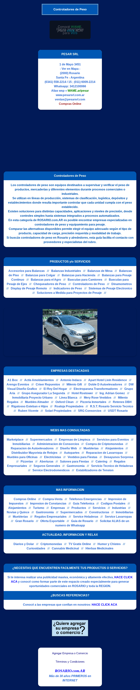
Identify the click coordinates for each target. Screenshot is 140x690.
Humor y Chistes (109, 544)
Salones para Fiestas (74, 461)
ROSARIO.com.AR (70, 671)
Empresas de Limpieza (74, 439)
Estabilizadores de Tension (95, 470)
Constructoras (99, 512)
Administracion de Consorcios (58, 444)
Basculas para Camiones (85, 279)
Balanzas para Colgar (40, 275)
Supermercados (41, 439)
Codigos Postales (113, 503)
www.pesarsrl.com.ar (70, 95)
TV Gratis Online (80, 544)
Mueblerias (91, 448)
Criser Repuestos (48, 384)
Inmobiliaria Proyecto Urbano (32, 397)
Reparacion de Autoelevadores (32, 448)
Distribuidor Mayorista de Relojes (34, 452)
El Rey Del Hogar (55, 388)
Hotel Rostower (82, 393)
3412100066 (78, 86)
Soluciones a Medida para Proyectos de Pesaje (69, 292)
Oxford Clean (64, 402)
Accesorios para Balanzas (26, 270)
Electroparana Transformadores (96, 388)
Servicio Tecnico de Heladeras (112, 465)
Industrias (119, 507)
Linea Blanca (68, 397)
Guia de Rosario (82, 521)
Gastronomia (76, 465)
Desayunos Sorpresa (118, 457)
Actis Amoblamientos (39, 380)
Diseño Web (68, 448)
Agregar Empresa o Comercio (70, 653)
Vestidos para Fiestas (82, 457)
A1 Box (12, 380)
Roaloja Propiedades (69, 406)
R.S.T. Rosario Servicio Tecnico (111, 406)
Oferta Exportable (52, 521)
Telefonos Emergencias (85, 499)
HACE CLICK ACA (104, 604)
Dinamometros (121, 284)
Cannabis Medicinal (65, 548)
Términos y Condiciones (70, 661)
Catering (101, 461)
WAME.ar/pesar (78, 90)
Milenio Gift (74, 384)
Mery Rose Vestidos (97, 397)
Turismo (38, 507)
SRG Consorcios (89, 410)
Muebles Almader (37, 402)
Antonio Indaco (71, 380)
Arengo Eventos (18, 384)
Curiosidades (36, 548)
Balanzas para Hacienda (78, 275)
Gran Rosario (24, 521)
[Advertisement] (67, 139)
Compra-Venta (53, 499)
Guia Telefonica (83, 503)
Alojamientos (114, 448)
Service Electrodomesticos (51, 470)
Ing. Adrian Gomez (112, 393)
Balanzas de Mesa (100, 270)
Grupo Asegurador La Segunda (43, 393)
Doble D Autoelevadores (105, 384)
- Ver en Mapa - (70, 68)
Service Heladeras (85, 516)
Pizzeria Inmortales (93, 402)
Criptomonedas (51, 544)
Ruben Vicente (28, 410)
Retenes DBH (122, 402)
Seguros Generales (47, 465)
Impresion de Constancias (48, 503)
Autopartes (71, 452)
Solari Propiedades (58, 410)
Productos (78, 507)
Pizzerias (27, 461)
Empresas (58, 507)
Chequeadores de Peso (50, 284)
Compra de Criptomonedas (104, 444)
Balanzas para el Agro (46, 279)
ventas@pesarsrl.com (70, 99)
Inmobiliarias (21, 444)
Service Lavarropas (118, 516)
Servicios (99, 507)
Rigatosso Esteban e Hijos (29, 406)
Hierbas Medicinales (99, 548)
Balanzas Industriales (66, 270)
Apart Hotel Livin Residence (107, 380)
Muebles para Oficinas (22, 457)
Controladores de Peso (89, 284)
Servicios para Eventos (113, 439)
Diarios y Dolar (23, 544)
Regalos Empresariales (50, 516)
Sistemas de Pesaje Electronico (110, 288)
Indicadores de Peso (68, 288)
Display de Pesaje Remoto (29, 288)
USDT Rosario (118, 410)
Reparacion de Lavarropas (104, 452)
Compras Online (25, 499)
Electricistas (52, 457)
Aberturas (46, 461)
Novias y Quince (18, 512)
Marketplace (15, 439)
